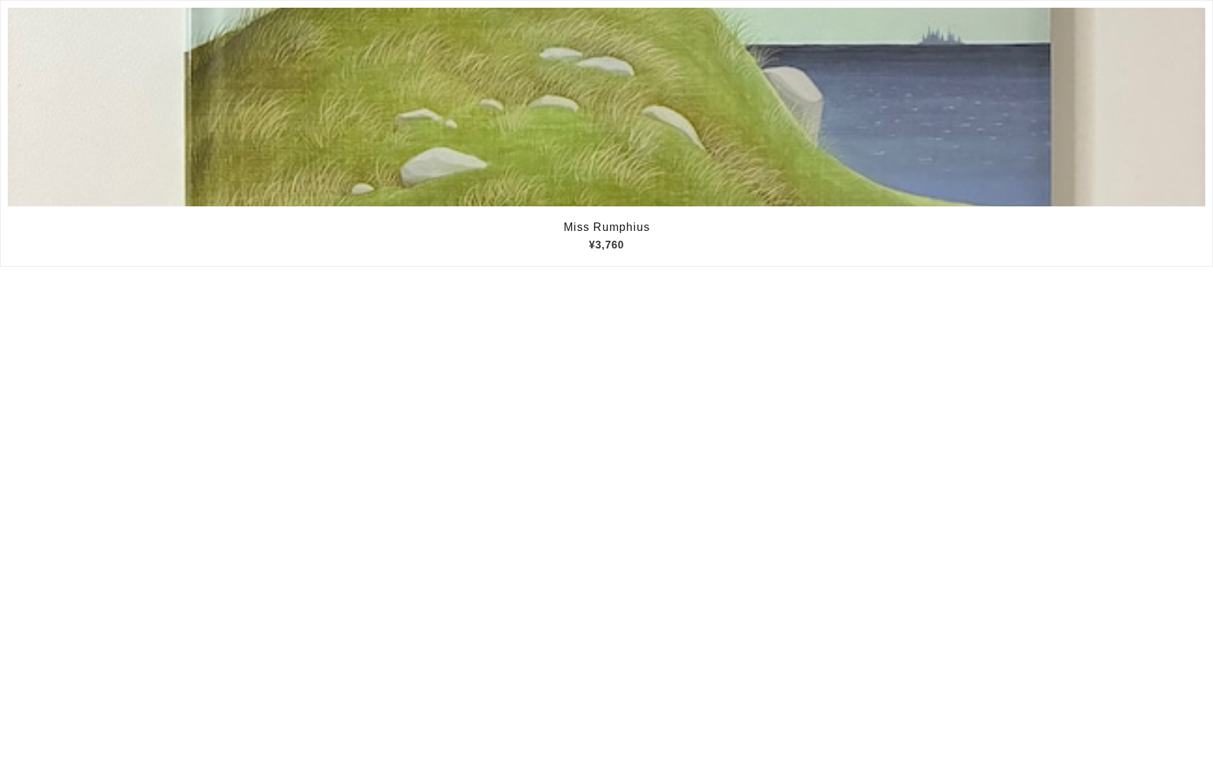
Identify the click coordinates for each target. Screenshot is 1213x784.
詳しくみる (607, 107)
